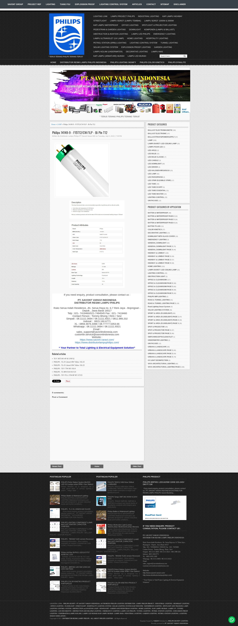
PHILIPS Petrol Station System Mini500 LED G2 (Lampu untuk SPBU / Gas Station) (77, 483)
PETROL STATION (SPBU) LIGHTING (109, 43)
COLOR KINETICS (155, 230)
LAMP (59, 124)
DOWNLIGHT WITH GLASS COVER (161, 236)
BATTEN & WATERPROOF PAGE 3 (161, 219)
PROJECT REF (34, 4)
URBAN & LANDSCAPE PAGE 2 (160, 354)
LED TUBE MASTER (155, 194)
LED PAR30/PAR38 (155, 177)
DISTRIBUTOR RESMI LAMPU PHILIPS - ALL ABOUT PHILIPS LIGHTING (87, 618)
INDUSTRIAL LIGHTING (148, 16)
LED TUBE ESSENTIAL (157, 190)
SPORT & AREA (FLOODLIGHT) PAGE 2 (163, 320)
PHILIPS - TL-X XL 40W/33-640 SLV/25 (75, 509)
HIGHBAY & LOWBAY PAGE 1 (159, 256)
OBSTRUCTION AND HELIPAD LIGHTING (87, 611)
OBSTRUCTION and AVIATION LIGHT (85, 608)
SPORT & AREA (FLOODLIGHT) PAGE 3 (163, 323)
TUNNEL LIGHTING (169, 43)
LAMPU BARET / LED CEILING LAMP (162, 144)
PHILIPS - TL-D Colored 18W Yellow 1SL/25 (69, 362)
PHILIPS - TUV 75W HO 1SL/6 (65, 369)
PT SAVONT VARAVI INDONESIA (88, 603)
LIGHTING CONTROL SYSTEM (113, 4)
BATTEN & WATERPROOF (158, 213)
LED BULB (152, 154)
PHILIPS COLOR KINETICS (152, 62)
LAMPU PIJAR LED (155, 147)
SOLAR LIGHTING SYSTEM (105, 47)
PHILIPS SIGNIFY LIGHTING (178, 621)
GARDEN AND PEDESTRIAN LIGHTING (124, 608)
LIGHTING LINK (100, 16)
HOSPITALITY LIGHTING (157, 38)
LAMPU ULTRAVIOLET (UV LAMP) (108, 38)
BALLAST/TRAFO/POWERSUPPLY (161, 137)
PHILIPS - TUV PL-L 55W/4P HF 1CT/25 (68, 375)
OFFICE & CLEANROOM (157, 280)
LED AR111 (152, 150)
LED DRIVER (153, 167)
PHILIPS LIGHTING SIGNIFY (123, 62)
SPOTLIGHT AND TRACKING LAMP (175, 606)
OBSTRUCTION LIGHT (156, 276)
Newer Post (56, 466)
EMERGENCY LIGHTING (164, 34)
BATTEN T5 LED (154, 226)
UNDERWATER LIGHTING (158, 340)
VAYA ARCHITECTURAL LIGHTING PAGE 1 (164, 367)
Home (53, 62)
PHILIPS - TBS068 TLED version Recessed (77, 539)
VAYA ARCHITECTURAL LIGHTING (161, 364)
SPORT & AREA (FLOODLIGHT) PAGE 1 (163, 317)
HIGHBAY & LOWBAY (156, 253)
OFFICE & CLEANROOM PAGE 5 (160, 293)
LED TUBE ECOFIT (155, 187)
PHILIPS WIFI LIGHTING (157, 297)
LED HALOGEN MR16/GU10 (159, 170)
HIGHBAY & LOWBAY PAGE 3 (159, 263)
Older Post (137, 466)
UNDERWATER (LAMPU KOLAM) (70, 613)
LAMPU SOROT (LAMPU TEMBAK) (125, 21)
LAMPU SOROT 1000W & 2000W (159, 21)
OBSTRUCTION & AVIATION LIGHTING (110, 34)
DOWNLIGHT (135, 29)
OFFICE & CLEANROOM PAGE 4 (160, 290)
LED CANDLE (153, 160)
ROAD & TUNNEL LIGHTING (159, 300)
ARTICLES (137, 4)
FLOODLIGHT (70, 606)
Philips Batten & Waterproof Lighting (74, 496)
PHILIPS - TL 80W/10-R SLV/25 (65, 372)
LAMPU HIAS (157, 51)
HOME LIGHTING (135, 38)
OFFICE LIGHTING (130, 25)
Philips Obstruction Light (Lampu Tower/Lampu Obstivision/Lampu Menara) (123, 526)
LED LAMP (152, 174)
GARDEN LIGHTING (163, 47)
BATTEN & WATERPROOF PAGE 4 (161, 223)
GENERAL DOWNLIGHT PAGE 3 (160, 250)
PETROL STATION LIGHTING (162, 611)
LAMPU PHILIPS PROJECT (145, 603)
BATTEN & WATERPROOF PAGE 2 (161, 216)
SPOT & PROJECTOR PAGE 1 (159, 330)
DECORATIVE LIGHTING (137, 51)
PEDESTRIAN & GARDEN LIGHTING (109, 29)
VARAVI (156, 621)
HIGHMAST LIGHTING (181, 603)
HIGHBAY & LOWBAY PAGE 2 (159, 260)
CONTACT (151, 4)
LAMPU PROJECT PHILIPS (123, 16)
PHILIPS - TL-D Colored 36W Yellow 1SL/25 (69, 365)
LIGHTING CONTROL (156, 197)
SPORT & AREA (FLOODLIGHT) (160, 313)
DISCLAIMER (180, 4)
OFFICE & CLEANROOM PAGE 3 (160, 286)
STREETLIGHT (100, 21)
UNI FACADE (153, 201)
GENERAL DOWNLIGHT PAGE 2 (160, 246)
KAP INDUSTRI (137, 606)
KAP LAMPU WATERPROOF (105, 25)
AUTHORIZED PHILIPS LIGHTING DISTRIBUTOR (118, 603)
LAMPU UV (172, 608)
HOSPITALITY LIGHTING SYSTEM (99, 606)
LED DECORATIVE (64, 611)
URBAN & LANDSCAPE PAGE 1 (160, 350)
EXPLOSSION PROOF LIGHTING (136, 47)
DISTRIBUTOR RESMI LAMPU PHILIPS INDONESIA (83, 62)
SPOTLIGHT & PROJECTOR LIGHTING (159, 25)
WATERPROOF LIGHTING (153, 606)
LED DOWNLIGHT (155, 164)
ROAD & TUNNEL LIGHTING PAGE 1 (162, 303)
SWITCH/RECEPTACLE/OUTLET (160, 337)
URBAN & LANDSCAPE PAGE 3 (160, 357)
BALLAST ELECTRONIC (157, 133)
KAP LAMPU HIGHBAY (172, 16)
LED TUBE (152, 184)
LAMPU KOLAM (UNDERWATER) (108, 51)
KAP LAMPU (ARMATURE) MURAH (108, 56)
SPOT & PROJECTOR (156, 327)
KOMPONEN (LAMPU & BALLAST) (159, 29)
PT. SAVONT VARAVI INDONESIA (176, 623)
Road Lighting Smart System (159, 307)
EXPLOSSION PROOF (85, 4)
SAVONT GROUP (15, 4)
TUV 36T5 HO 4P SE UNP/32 (64, 359)
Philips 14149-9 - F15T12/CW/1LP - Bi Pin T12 (79, 132)
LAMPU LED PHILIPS (140, 34)
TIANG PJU (65, 4)
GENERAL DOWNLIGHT (157, 243)
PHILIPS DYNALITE (177, 62)
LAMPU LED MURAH (137, 56)
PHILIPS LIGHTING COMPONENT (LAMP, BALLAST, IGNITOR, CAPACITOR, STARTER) (76, 525)
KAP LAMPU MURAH (159, 608)
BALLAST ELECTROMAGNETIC (160, 130)
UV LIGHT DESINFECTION (158, 360)
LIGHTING (50, 4)
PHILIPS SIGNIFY (69, 603)
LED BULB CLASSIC (156, 157)
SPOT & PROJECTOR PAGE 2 (159, 333)
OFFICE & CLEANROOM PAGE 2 (160, 283)
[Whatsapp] (231, 619)
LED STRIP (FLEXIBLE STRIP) (159, 180)
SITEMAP (164, 4)
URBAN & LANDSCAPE (157, 347)
